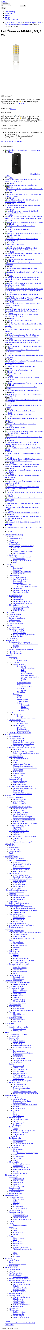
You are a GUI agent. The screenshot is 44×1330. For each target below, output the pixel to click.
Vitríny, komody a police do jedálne (20, 879)
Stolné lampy (17, 997)
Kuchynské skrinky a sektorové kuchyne (22, 747)
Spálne (7, 1032)
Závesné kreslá (18, 1306)
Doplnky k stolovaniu (16, 1197)
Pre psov (20, 716)
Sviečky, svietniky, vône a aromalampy (21, 546)
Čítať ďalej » (21, 103)
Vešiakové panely (18, 919)
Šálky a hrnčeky (18, 1243)
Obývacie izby (9, 929)
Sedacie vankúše (18, 1145)
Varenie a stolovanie (11, 1195)
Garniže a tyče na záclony (21, 1164)
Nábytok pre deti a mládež (17, 577)
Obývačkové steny (15, 951)
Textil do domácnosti (11, 1095)
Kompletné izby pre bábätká (22, 572)
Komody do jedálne (19, 881)
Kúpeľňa (20, 684)
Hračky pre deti (18, 609)
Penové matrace (18, 1056)
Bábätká (11, 566)
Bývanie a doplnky (19, 664)
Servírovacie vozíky (19, 784)
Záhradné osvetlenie (15, 1293)
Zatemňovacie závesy (20, 1173)
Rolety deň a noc (18, 1116)
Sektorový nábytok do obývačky (19, 964)
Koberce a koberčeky (24, 683)
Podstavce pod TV (19, 936)
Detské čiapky (21, 727)
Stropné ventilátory (15, 1005)
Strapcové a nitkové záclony (22, 1169)
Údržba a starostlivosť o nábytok (23, 938)
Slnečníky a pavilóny (16, 1273)
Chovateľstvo (13, 616)
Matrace (19, 696)
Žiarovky (12, 1012)
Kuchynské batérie (19, 790)
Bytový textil (21, 666)
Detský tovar (13, 657)
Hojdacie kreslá (18, 942)
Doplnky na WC (18, 827)
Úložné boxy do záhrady (21, 1288)
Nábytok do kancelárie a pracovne (16, 890)
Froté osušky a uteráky (20, 812)
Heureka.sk (8, 655)
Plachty (23, 672)
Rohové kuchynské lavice (21, 868)
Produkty (20, 22)
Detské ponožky (22, 729)
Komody (12, 845)
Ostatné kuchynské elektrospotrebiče (25, 768)
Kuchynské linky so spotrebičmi (23, 744)
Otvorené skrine (18, 1086)
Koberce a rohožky (15, 1097)
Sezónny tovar (9, 1023)
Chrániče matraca (18, 1149)
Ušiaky (15, 949)
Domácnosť (9, 625)
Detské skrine (17, 588)
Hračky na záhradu (19, 1282)
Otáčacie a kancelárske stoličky (19, 895)
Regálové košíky (18, 1180)
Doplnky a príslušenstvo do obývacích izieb (27, 932)
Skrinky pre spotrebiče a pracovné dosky (26, 753)
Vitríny (11, 855)
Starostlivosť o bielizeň (16, 629)
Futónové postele (18, 1071)
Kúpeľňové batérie (19, 833)
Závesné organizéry (15, 1193)
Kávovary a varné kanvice (21, 764)
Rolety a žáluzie (14, 1110)
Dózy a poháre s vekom (20, 1216)
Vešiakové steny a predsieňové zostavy (21, 925)
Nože (15, 1230)
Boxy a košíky (13, 1177)
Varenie (11, 1251)
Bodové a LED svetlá (20, 990)
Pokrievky (16, 1256)
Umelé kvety (13, 555)
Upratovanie (13, 638)
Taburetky (20, 710)
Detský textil (17, 570)
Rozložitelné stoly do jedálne (22, 877)
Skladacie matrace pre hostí (22, 1060)
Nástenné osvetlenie (19, 992)
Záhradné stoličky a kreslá (21, 1304)
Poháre (11, 1223)
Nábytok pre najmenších (21, 592)
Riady (11, 1236)
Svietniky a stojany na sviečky (23, 551)
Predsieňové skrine (19, 918)
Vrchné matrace (18, 1062)
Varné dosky (17, 777)
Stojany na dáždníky (19, 912)
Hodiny (11, 536)
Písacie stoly (9, 13)
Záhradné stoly (14, 1308)
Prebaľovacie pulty (19, 573)
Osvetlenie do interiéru (16, 988)
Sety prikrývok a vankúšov (30, 677)
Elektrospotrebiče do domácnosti (19, 642)
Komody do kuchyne (20, 781)
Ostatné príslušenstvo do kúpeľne (24, 818)
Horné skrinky (17, 749)
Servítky (16, 1204)
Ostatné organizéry (15, 1188)
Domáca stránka (10, 22)
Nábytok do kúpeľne (16, 797)
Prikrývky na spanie (27, 675)
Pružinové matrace (19, 1058)
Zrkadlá (15, 805)
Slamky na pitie (18, 1206)
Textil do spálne (14, 1147)
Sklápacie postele (18, 1079)
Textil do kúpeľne (15, 1127)
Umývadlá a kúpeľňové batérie (19, 831)
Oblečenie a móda (15, 720)
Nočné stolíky (25, 705)
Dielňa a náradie (14, 620)
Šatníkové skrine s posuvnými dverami (25, 1093)
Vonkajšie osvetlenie (15, 1006)
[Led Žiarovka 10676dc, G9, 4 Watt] (16, 69)
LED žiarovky (24, 24)
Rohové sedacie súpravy (21, 958)
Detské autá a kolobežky (21, 607)
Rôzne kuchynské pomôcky (22, 1219)
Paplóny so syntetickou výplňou (27, 1153)
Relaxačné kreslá (18, 944)
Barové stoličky (10, 12)
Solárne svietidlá (18, 1008)
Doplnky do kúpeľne (20, 808)
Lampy (23, 690)
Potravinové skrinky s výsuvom (23, 751)
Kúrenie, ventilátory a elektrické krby (21, 649)
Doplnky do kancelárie (16, 892)
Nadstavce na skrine (19, 1084)
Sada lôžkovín (17, 1158)
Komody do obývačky (20, 966)
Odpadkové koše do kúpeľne (22, 816)
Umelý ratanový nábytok (21, 1317)
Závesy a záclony (14, 1162)
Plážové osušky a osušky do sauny (24, 1130)
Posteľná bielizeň (26, 673)
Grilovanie (12, 1271)
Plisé (14, 1112)
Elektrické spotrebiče (11, 640)
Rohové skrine (18, 1090)
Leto (10, 1025)
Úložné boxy (21, 692)
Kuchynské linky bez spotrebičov (24, 742)
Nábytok (16, 694)
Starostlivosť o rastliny (20, 1277)
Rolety (15, 1114)
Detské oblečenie (18, 725)
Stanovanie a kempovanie (17, 1264)
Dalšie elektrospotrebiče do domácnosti (25, 644)
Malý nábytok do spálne (17, 1040)
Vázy (15, 562)
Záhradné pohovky (19, 1303)
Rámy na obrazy (14, 542)
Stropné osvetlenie (19, 999)
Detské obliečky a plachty (21, 601)
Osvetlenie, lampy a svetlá (33, 22)
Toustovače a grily (19, 773)
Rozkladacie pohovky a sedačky (23, 960)
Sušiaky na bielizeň (19, 633)
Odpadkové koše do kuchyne (22, 794)
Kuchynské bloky (19, 740)
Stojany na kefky (26, 686)
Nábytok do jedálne (11, 857)
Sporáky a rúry (18, 771)
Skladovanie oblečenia (16, 1190)
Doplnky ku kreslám (19, 897)
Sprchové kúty (18, 838)
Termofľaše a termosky (20, 1247)
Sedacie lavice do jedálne (21, 870)
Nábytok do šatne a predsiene (14, 905)
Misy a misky (17, 1242)
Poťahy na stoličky (19, 1123)
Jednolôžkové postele (20, 1073)
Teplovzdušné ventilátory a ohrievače (25, 823)
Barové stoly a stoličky (16, 858)
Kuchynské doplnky (15, 1210)
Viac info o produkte (11, 141)
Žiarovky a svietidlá (11, 24)
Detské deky (17, 597)
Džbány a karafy (18, 1238)
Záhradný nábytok (11, 1267)
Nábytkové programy (20, 968)
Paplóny (15, 1151)
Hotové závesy (18, 1166)
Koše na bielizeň (18, 631)
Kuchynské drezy (18, 792)
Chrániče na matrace (27, 668)
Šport (10, 1262)
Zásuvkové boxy (18, 1186)
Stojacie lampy (18, 995)
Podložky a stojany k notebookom (20, 733)
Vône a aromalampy (19, 553)
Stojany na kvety (14, 544)
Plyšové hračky (22, 660)
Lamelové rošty (14, 1038)
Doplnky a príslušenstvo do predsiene (21, 907)
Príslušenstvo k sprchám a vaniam (24, 820)
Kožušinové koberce (19, 1103)
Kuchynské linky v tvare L (21, 746)
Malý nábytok (9, 844)
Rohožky (16, 1106)
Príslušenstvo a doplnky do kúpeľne (20, 807)
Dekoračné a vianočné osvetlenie (19, 982)
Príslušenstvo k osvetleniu (17, 1003)
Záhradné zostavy (14, 1310)
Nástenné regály (14, 849)
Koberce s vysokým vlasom (22, 1101)
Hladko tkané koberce (20, 1099)
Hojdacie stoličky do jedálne (22, 864)
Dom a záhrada (14, 662)
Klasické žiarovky (19, 1014)
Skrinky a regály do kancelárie (19, 903)
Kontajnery (12, 894)
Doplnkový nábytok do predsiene (24, 908)
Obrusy (15, 1121)
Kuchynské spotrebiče (16, 757)
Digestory (16, 760)
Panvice (15, 1254)
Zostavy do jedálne (15, 888)
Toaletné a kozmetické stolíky (22, 1047)
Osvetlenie (20, 688)
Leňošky (16, 955)
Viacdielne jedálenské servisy (22, 1249)
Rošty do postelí (22, 699)
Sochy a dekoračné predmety (22, 560)
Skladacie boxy (18, 1182)
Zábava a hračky (14, 605)
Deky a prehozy (18, 1142)
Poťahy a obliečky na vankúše (23, 1143)
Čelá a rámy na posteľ (20, 1069)
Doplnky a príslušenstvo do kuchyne (25, 788)
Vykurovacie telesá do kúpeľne (23, 842)
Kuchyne (8, 734)
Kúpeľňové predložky (20, 814)
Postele (7, 15)
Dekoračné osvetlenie (20, 984)
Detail (11, 152)
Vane (14, 840)
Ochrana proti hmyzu (16, 623)
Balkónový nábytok (11, 19)
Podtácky (16, 1201)
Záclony (15, 1171)
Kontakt (7, 1321)
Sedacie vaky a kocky (20, 945)
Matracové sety (18, 1055)
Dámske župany (22, 723)
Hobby (11, 712)
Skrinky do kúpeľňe (19, 803)
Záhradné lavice (18, 1299)
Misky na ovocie (18, 1199)
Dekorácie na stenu (19, 559)
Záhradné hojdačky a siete (21, 1297)
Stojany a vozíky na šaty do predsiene (25, 910)
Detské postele (18, 583)
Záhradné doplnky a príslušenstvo (20, 1280)
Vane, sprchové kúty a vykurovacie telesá (22, 836)
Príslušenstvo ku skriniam (21, 1088)
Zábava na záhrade (19, 610)
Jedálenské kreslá (18, 866)
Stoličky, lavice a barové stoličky (19, 860)
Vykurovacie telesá (19, 1290)
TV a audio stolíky (19, 979)
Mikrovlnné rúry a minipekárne (23, 766)
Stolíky (19, 703)
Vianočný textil (18, 1031)
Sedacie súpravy (22, 701)
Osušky (15, 1129)
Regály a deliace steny (20, 971)
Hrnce (15, 1253)
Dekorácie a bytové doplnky (14, 535)
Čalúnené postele (18, 1068)
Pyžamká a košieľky (23, 731)
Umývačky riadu (18, 775)
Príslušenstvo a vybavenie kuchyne (20, 786)
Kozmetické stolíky (15, 847)
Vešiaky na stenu (18, 921)
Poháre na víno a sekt (20, 1225)
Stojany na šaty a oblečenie (22, 1045)
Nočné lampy (17, 994)
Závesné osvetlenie (19, 1001)
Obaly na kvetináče (15, 538)
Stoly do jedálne (14, 873)
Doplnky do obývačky (16, 931)
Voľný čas (8, 1258)
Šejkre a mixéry (18, 770)
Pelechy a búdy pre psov (29, 718)
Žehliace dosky (18, 636)
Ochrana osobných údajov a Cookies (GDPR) (20, 1323)
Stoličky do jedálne (19, 871)
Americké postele (18, 1066)
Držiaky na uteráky (19, 810)
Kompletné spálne (15, 1036)
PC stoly (24, 707)
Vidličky (16, 1234)
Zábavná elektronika (15, 653)
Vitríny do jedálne (19, 886)
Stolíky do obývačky (15, 975)
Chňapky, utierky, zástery (21, 1119)
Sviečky (15, 549)
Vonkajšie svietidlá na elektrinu (23, 1010)
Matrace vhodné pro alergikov (23, 1053)
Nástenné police (18, 969)
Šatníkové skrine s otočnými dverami (25, 1092)
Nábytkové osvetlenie (20, 934)
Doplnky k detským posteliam (22, 603)
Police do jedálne (18, 882)
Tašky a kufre (13, 1266)
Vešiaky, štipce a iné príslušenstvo (24, 634)
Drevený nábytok (18, 1314)
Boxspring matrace (19, 1051)
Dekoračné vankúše (19, 1140)
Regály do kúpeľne (19, 801)
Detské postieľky (18, 568)
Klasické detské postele (24, 585)
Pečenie (11, 1221)
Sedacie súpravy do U (20, 962)
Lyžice (15, 1229)
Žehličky (16, 647)
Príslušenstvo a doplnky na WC (19, 825)
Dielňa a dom (9, 612)
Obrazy (11, 540)
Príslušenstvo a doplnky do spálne (20, 1080)
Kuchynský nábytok (15, 779)
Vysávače (16, 646)
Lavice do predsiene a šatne (22, 916)
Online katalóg (9, 1325)
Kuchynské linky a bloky (17, 738)
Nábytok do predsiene (16, 914)
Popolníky (16, 1203)
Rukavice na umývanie (20, 1132)
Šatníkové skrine (14, 1082)
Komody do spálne (19, 1042)
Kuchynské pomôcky (16, 1212)
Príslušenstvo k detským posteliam (28, 586)
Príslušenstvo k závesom (21, 1167)
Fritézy (15, 762)
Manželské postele (19, 1075)
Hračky (15, 659)
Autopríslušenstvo (15, 614)
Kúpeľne (8, 795)
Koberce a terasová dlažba (21, 1284)
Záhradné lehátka (18, 1301)
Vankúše (7, 17)
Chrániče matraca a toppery (18, 1034)
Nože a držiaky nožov (20, 1217)
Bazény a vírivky (14, 1269)
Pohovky (16, 957)
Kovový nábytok (18, 1316)
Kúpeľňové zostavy (19, 799)
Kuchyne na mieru (15, 736)
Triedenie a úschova (11, 1175)
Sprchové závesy (18, 821)
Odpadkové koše (14, 627)
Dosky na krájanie (19, 1214)
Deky (23, 670)
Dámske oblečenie (19, 721)
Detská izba (8, 564)
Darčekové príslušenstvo (17, 618)
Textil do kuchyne (15, 1118)
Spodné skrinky (18, 755)
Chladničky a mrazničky (21, 758)
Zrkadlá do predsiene (16, 927)
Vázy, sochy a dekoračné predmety (20, 557)
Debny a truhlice (18, 1179)
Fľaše (15, 1240)
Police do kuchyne (19, 783)
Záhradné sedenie (14, 1295)
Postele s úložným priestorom (22, 1077)
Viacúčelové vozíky (15, 1192)
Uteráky (24, 679)
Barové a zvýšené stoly (20, 875)
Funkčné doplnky (14, 1260)
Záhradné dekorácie (19, 1291)
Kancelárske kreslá (19, 899)
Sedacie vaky (17, 594)
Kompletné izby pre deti (21, 590)
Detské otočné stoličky (20, 579)
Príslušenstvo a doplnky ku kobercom (25, 1105)
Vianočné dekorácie (19, 1029)
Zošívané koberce (19, 1108)
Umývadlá (16, 834)
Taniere (15, 1245)
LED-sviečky (17, 548)
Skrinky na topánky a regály (18, 923)
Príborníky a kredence (20, 884)
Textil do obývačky (15, 1138)
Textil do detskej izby (16, 596)
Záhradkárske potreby (16, 1275)
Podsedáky (16, 1286)
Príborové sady (18, 1232)
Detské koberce (18, 599)
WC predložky (18, 829)
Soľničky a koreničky (20, 1208)
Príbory (11, 1227)
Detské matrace (14, 575)
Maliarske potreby (15, 622)
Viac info (13, 109)
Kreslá (11, 940)
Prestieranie (17, 1125)
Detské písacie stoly (19, 581)
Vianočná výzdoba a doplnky (18, 1027)
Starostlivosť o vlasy (15, 651)
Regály (11, 853)
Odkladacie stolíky (15, 851)
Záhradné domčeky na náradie (19, 1279)
